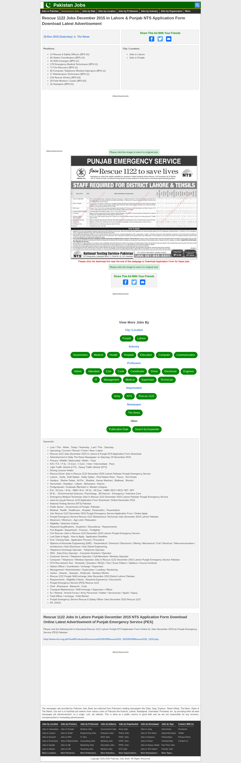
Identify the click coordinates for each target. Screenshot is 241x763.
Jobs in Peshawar (50, 741)
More (187, 11)
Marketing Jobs (87, 745)
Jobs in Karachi (49, 737)
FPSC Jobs (124, 741)
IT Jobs (83, 737)
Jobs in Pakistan (50, 11)
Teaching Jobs (86, 749)
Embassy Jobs (107, 733)
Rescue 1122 (146, 396)
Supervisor (147, 379)
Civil (108, 371)
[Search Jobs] (197, 5)
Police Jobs (124, 733)
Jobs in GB (65, 745)
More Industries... (108, 753)
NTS (129, 396)
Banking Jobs (107, 741)
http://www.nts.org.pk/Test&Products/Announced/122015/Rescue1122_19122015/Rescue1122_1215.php (101, 639)
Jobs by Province (69, 724)
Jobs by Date (88, 11)
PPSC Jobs (124, 745)
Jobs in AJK (66, 749)
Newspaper (134, 404)
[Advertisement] (120, 121)
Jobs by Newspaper (150, 724)
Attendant (93, 371)
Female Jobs (167, 749)
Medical (98, 355)
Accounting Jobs (87, 741)
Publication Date (118, 429)
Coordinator (137, 371)
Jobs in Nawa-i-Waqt (150, 745)
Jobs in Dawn (147, 741)
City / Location (134, 330)
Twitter (181, 733)
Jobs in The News (149, 733)
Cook (121, 371)
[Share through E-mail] (168, 39)
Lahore (141, 338)
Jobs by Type (167, 724)
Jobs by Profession (128, 11)
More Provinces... (68, 753)
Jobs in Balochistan (69, 741)
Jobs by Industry (149, 11)
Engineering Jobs (88, 733)
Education (146, 355)
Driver (154, 371)
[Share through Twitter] (160, 39)
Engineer (188, 371)
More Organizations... (128, 753)
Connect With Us (186, 724)
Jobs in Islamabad (50, 729)
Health (113, 355)
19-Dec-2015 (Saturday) (57, 36)
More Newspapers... (150, 753)
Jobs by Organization (171, 11)
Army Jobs (123, 729)
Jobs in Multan (48, 749)
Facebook (182, 729)
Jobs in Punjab (67, 729)
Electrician (170, 371)
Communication (186, 355)
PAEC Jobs (124, 737)
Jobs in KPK (66, 737)
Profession (134, 363)
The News (83, 36)
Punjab (126, 338)
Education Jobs (107, 745)
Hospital (129, 355)
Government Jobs (70, 11)
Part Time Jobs (168, 745)
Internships (166, 729)
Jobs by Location (107, 11)
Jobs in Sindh (67, 733)
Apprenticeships (168, 733)
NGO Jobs (105, 737)
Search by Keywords (147, 429)
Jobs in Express (148, 737)
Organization (134, 388)
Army (117, 396)
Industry (134, 346)
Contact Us (183, 741)
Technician (167, 379)
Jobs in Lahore (48, 733)
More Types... (167, 753)
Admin (78, 371)
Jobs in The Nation (149, 749)
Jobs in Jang (146, 729)
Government (80, 355)
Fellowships (166, 737)
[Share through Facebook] (151, 39)
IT (96, 379)
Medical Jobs (86, 729)
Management (111, 379)
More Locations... (49, 753)
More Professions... (88, 753)
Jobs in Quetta (48, 745)
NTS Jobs (123, 749)
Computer (164, 355)
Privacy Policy (184, 737)
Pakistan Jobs (69, 5)
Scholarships (167, 741)
